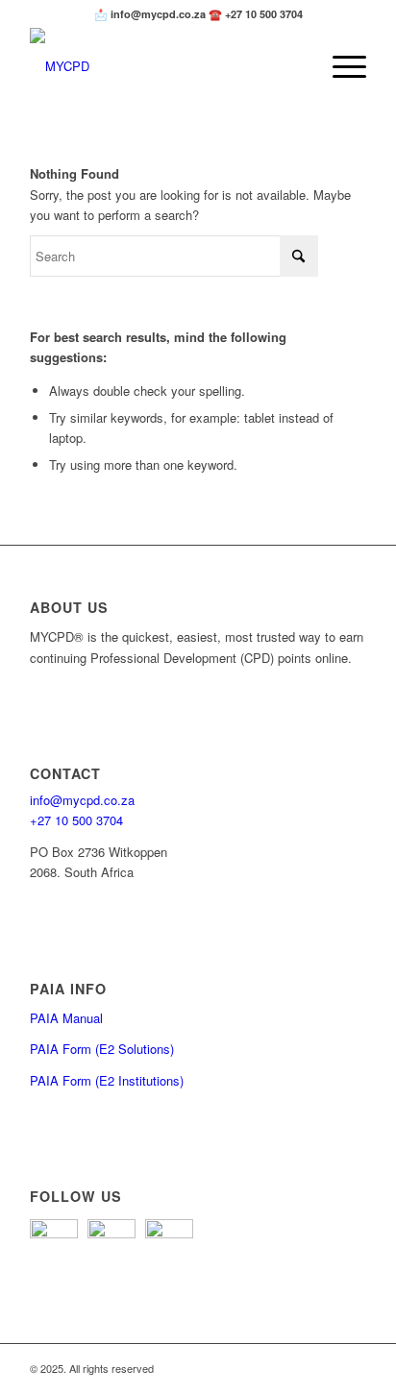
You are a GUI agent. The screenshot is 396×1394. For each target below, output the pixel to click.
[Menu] (339, 66)
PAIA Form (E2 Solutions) (102, 1048)
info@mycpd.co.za (82, 800)
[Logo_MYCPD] (164, 66)
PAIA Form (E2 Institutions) (107, 1080)
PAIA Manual (66, 1018)
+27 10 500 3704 (76, 820)
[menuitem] (339, 66)
